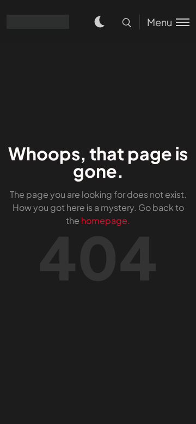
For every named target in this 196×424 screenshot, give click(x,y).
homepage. (105, 220)
